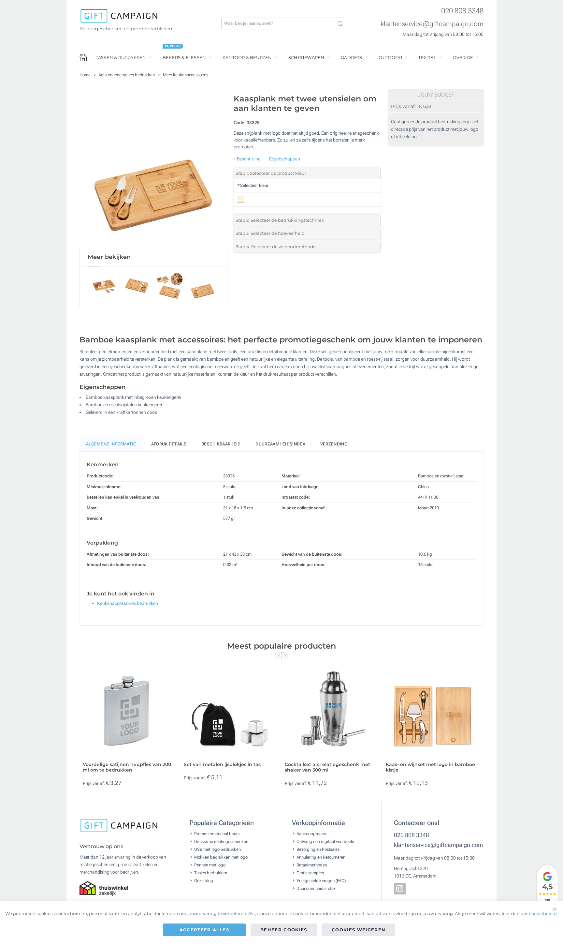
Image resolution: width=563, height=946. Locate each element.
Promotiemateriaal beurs (216, 833)
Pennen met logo (209, 864)
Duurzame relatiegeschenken (221, 841)
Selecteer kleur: (253, 185)
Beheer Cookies (283, 929)
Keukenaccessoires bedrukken (127, 74)
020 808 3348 (462, 11)
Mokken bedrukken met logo (221, 856)
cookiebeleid (543, 913)
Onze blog (203, 880)
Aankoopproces (311, 833)
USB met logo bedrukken (217, 849)
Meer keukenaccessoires (185, 74)
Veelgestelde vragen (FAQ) (321, 880)
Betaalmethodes (311, 864)
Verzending (333, 444)
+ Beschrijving (247, 158)
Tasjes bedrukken (210, 872)
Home (85, 74)
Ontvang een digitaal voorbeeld (325, 841)
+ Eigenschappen (283, 158)
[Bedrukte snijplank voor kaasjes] (153, 169)
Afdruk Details (168, 444)
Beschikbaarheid (221, 444)
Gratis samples (310, 872)
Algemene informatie (111, 444)
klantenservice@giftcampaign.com (432, 24)
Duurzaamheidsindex (280, 444)
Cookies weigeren (359, 929)
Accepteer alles (204, 929)
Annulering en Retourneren (320, 856)
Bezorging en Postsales (317, 849)
